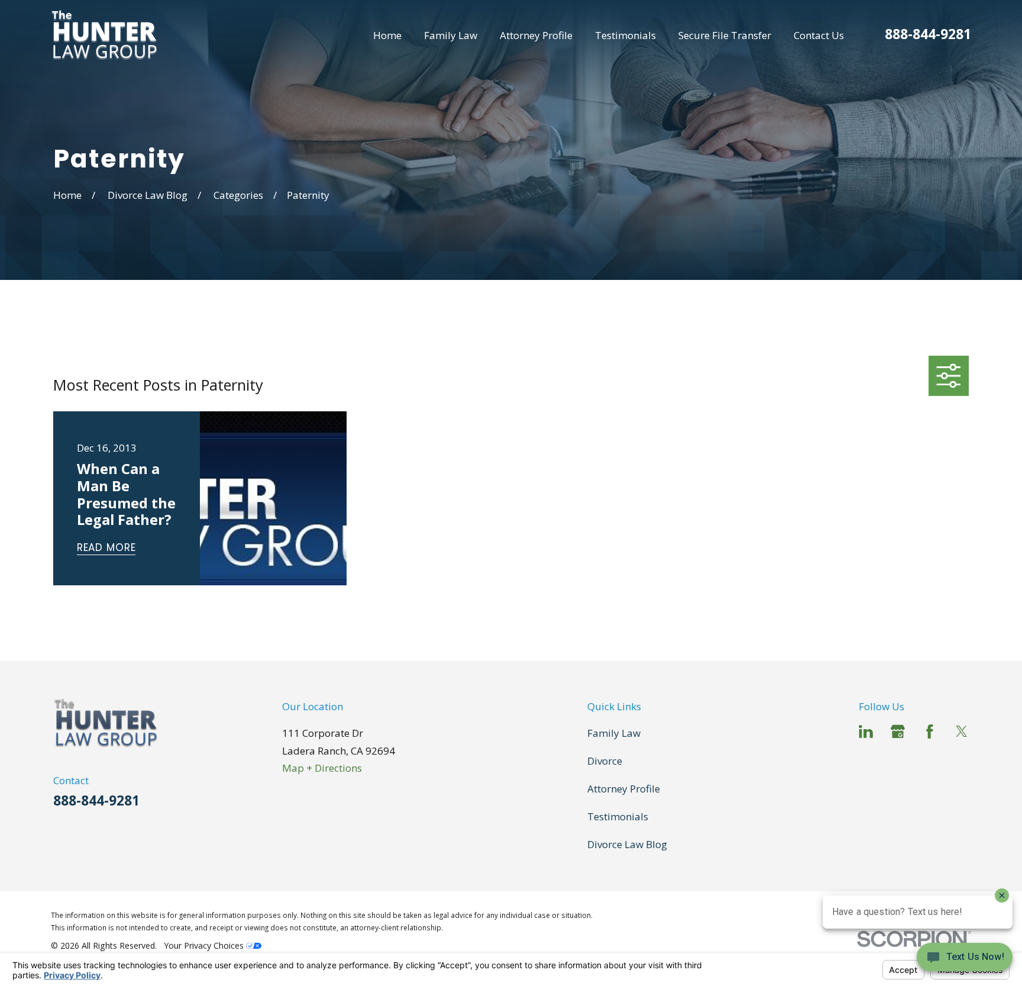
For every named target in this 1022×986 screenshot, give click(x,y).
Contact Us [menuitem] (819, 35)
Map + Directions (322, 768)
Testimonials (617, 816)
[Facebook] (930, 731)
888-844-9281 (928, 34)
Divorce (604, 761)
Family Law (614, 733)
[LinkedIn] (866, 731)
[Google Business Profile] (898, 731)
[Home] (104, 35)
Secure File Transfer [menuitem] (724, 35)
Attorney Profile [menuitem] (536, 35)
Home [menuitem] (387, 35)
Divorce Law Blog (627, 844)
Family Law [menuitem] (450, 35)
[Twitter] (962, 731)
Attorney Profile (623, 788)
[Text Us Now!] (964, 961)
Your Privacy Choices (205, 945)
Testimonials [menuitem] (625, 35)
